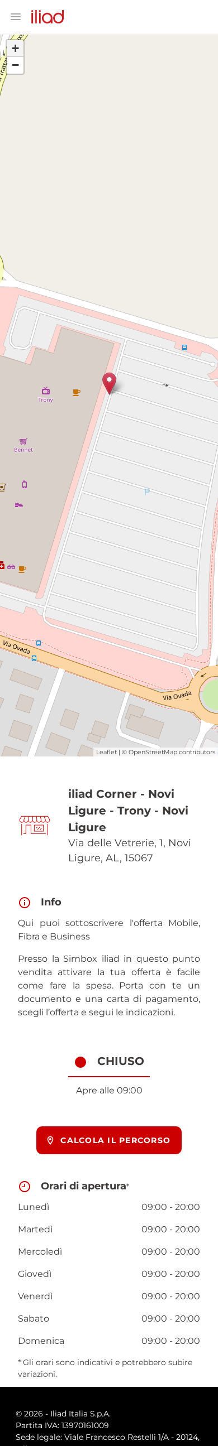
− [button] (15, 65)
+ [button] (15, 48)
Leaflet (106, 752)
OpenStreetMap (153, 752)
